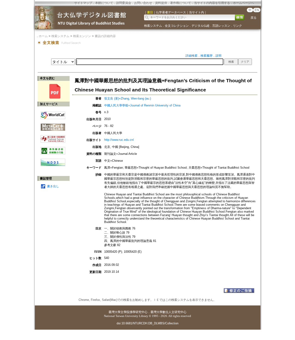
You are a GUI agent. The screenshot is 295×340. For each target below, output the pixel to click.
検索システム (153, 25)
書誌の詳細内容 (105, 36)
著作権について (180, 3)
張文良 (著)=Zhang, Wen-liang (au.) (127, 98)
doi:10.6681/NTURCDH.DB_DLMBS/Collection (147, 323)
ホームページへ (243, 3)
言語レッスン (221, 25)
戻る (254, 17)
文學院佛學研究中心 (134, 312)
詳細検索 (192, 55)
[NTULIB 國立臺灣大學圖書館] (53, 137)
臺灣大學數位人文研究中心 (168, 312)
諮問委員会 (123, 3)
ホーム (43, 36)
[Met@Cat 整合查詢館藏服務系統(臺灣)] (53, 125)
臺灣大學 (115, 312)
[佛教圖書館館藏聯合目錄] (53, 149)
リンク (237, 25)
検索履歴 (206, 55)
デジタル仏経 (200, 25)
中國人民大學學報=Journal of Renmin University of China (142, 105)
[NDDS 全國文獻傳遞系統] (53, 165)
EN (257, 10)
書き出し (53, 186)
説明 (218, 55)
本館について (104, 3)
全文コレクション (177, 25)
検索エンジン (82, 36)
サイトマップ (83, 3)
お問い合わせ (143, 3)
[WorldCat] (53, 114)
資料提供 (161, 3)
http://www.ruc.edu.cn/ (119, 139)
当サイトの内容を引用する (212, 3)
